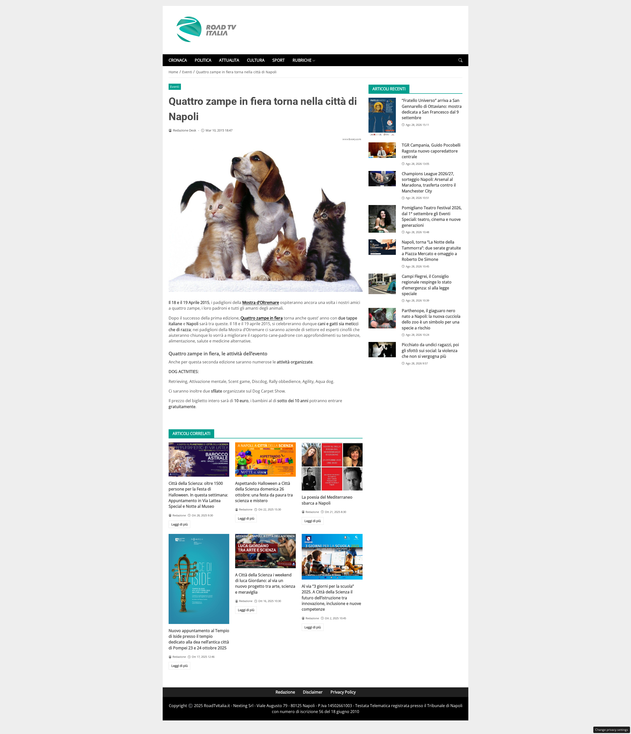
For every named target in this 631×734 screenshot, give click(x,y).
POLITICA (203, 60)
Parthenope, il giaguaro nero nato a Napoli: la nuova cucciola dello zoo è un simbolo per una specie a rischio (431, 319)
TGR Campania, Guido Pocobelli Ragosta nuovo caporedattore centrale (431, 151)
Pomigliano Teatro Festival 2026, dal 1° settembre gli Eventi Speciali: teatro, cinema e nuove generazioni (432, 216)
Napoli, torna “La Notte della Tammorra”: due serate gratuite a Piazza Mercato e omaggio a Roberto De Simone (431, 250)
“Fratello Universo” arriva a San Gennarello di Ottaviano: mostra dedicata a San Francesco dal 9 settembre (432, 109)
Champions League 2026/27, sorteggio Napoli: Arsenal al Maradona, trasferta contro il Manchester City (429, 182)
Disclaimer (313, 692)
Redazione (285, 692)
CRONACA (178, 60)
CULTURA (255, 60)
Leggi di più (179, 524)
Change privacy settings (611, 730)
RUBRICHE (302, 60)
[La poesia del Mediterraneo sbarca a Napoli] (332, 466)
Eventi (174, 86)
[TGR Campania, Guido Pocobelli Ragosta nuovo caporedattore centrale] (382, 150)
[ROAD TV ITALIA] (206, 29)
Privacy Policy (343, 692)
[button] (460, 60)
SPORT (278, 60)
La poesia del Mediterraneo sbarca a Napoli (327, 500)
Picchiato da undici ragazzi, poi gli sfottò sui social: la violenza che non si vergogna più (430, 350)
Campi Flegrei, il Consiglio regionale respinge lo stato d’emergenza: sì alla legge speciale (427, 285)
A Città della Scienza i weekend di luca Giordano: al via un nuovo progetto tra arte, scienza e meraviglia (265, 583)
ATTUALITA (229, 60)
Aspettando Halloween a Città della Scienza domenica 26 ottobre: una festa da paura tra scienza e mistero (264, 492)
